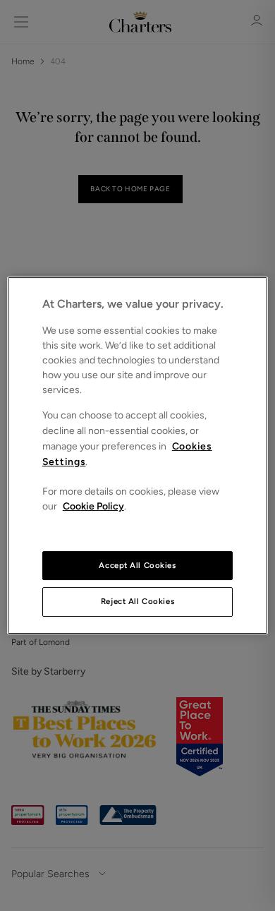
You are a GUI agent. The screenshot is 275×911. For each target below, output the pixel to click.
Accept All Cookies (137, 565)
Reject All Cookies (137, 602)
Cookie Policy (93, 506)
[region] (138, 456)
